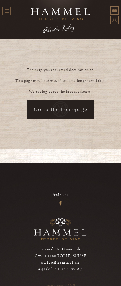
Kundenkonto (114, 20)
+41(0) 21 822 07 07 (60, 269)
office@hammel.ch (60, 262)
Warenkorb (114, 10)
